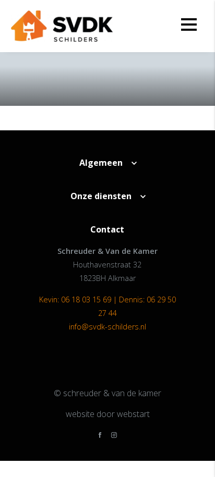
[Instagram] (114, 435)
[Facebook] (100, 435)
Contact (107, 229)
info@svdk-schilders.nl (107, 327)
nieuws (42, 118)
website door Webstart (108, 414)
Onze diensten (101, 196)
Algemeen (101, 162)
